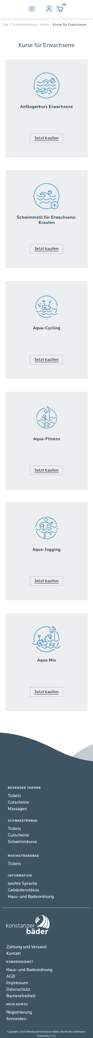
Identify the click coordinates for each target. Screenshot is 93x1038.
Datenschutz (18, 989)
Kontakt (13, 953)
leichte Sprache (22, 883)
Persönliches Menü (49, 8)
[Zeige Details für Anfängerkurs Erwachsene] (46, 156)
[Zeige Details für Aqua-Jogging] (46, 599)
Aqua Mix (46, 660)
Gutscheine (18, 802)
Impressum (17, 982)
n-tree (53, 1036)
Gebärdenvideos (23, 889)
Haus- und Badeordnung (31, 896)
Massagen (17, 808)
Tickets (14, 795)
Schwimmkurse (22, 841)
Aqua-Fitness (46, 439)
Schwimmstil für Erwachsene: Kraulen (46, 220)
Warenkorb (63, 5)
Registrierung (19, 1012)
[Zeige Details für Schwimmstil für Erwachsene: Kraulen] (46, 267)
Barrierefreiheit (20, 995)
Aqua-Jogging (46, 549)
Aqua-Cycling (46, 328)
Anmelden (16, 1018)
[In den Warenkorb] (46, 671)
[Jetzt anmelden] (46, 117)
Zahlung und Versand (26, 946)
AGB (10, 976)
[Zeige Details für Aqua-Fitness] (46, 489)
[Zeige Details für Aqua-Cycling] (46, 378)
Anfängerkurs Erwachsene (46, 106)
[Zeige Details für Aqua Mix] (46, 710)
